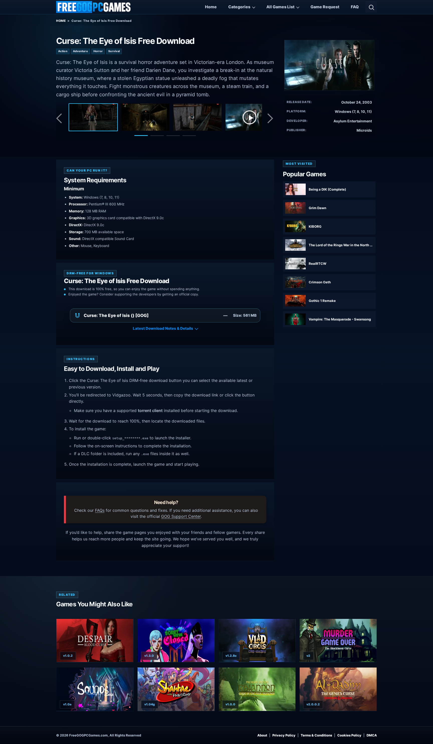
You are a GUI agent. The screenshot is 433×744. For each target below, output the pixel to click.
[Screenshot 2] (145, 117)
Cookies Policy (349, 735)
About (262, 735)
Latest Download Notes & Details (163, 328)
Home (211, 6)
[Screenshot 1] (93, 117)
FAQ (355, 6)
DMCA (372, 735)
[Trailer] (249, 117)
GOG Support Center (181, 516)
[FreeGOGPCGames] (93, 7)
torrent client (150, 410)
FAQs (99, 510)
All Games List (280, 6)
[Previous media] (60, 118)
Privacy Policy (283, 735)
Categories (239, 6)
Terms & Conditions (316, 735)
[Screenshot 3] (197, 117)
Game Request (324, 6)
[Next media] (270, 118)
